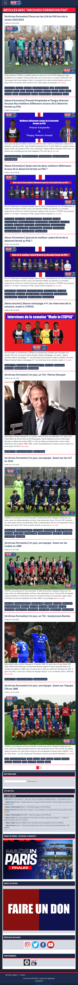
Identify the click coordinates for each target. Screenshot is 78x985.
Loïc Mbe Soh (29, 225)
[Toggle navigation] (5, 3)
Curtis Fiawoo (38, 530)
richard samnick (58, 228)
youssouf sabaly (48, 297)
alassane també (10, 291)
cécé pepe (56, 219)
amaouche (19, 88)
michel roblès (53, 606)
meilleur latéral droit (32, 294)
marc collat (34, 606)
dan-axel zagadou (11, 222)
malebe (68, 91)
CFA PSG (57, 759)
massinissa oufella (31, 533)
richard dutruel (33, 609)
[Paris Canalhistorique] (27, 962)
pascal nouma (9, 609)
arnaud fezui (47, 219)
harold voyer (65, 222)
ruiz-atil (65, 94)
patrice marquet (39, 451)
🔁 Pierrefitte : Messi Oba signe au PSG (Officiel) (27, 815)
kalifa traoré (9, 225)
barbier (29, 759)
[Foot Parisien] (33, 962)
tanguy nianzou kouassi (61, 156)
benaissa (36, 759)
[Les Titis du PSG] (16, 2)
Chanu (23, 91)
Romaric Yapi (57, 533)
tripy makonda (33, 368)
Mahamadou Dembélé (42, 225)
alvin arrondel (9, 219)
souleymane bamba (40, 679)
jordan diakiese (10, 294)
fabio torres (9, 533)
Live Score (38, 984)
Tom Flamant (22, 297)
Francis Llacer (67, 603)
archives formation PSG (40, 88)
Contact (22, 975)
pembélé (34, 94)
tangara (47, 762)
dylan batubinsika (41, 222)
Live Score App (46, 984)
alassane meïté (10, 530)
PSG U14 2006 (57, 94)
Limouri (62, 91)
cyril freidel (48, 603)
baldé (52, 88)
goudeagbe (17, 762)
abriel (7, 759)
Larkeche (55, 91)
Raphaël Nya (47, 228)
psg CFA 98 (32, 762)
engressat (8, 762)
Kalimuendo (38, 91)
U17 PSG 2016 (10, 536)
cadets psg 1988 (37, 603)
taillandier (40, 762)
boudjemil (50, 759)
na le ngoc (62, 606)
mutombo (8, 94)
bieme (43, 759)
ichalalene (29, 91)
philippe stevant (21, 609)
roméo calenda (44, 609)
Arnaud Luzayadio (50, 291)
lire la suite (61, 83)
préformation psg (44, 94)
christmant (65, 759)
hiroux (24, 762)
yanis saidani (20, 536)
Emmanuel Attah (49, 530)
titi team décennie (11, 159)
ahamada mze (9, 88)
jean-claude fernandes (12, 606)
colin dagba (62, 291)
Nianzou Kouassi (24, 94)
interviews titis (59, 365)
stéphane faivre (56, 609)
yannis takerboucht (34, 297)
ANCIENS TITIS (10, 365)
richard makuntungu (44, 533)
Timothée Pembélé (60, 294)
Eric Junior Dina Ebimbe (64, 530)
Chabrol (16, 91)
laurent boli (25, 606)
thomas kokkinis (67, 609)
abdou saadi (9, 603)
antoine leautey (22, 365)
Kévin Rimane (18, 225)
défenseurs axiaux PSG (29, 156)
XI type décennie (41, 231)
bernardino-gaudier (61, 88)
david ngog (49, 365)
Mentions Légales (11, 975)
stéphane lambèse (47, 294)
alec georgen (21, 291)
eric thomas (57, 603)
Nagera (15, 94)
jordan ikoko (21, 294)
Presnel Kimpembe (45, 156)
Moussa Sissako (22, 228)
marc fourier (43, 606)
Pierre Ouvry (9, 368)
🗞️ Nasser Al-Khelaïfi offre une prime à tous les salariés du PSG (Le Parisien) (33, 823)
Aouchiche (27, 88)
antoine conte (19, 219)
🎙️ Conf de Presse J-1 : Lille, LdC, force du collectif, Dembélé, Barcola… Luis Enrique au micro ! (38, 799)
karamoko (47, 91)
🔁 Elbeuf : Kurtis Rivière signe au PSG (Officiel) (27, 807)
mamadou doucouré (58, 225)
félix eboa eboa (54, 222)
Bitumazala (8, 91)
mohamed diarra (10, 228)
